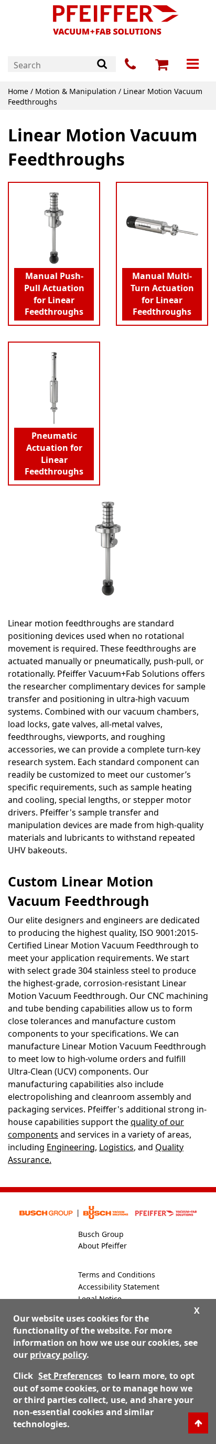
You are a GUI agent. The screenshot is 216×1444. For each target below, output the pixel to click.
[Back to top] (198, 1422)
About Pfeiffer (102, 1246)
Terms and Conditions (116, 1275)
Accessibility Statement (118, 1287)
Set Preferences (70, 1375)
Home (18, 91)
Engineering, (72, 1147)
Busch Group (101, 1234)
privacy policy (58, 1354)
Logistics (116, 1147)
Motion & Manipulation (75, 91)
